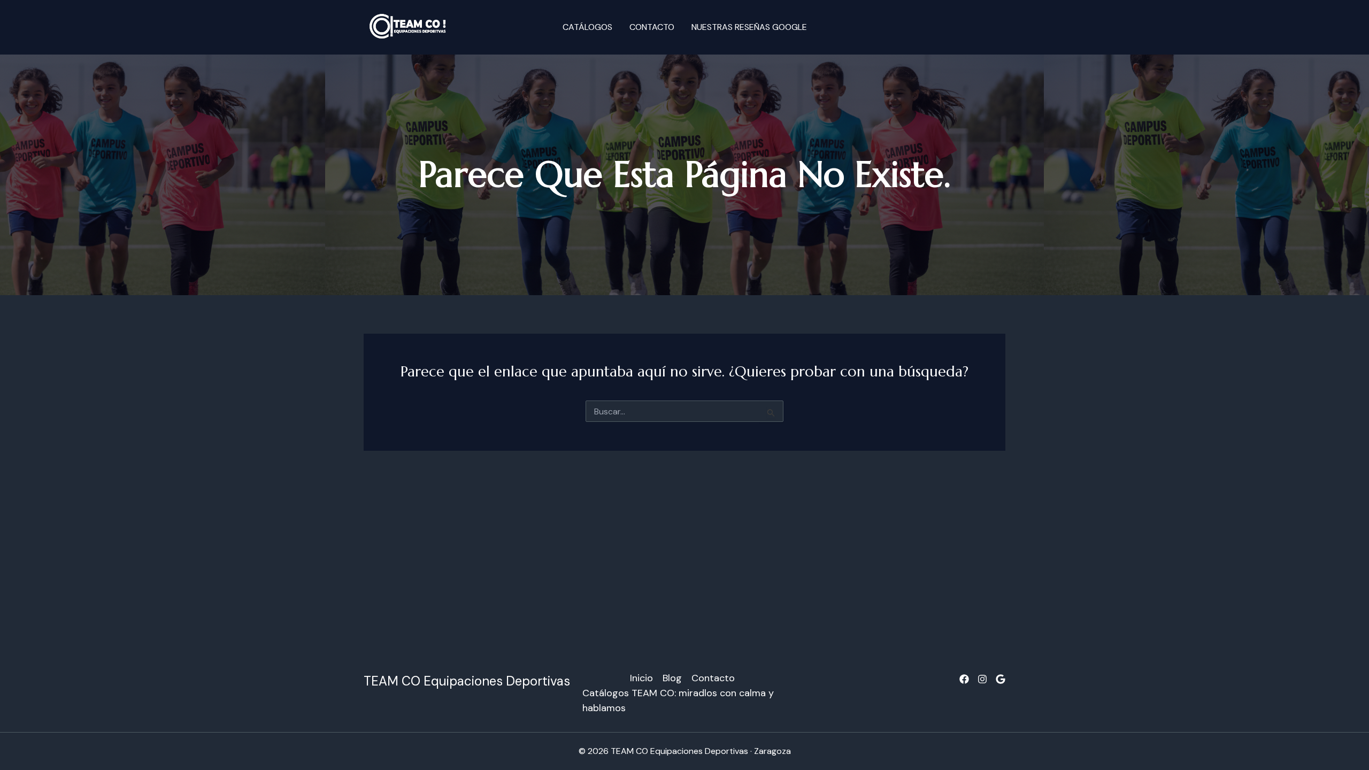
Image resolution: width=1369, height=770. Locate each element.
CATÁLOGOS (587, 27)
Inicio (641, 678)
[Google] (1000, 679)
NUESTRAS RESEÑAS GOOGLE (749, 27)
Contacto (651, 27)
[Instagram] (982, 679)
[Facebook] (964, 679)
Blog (672, 678)
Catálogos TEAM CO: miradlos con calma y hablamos (678, 700)
